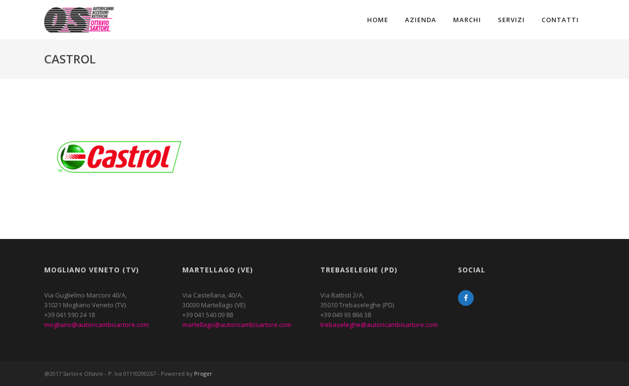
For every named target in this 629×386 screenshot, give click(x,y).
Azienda (420, 19)
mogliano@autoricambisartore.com (96, 324)
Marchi (467, 19)
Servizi (511, 19)
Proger (203, 373)
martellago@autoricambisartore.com (236, 324)
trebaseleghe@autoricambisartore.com (379, 324)
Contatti (560, 19)
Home (377, 19)
